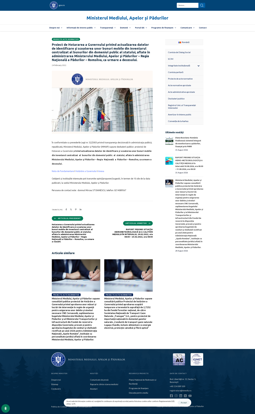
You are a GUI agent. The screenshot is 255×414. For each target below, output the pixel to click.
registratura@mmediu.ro (180, 390)
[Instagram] (176, 395)
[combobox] (187, 5)
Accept (184, 402)
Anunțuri (93, 389)
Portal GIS (139, 27)
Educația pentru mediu (138, 393)
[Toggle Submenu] (198, 65)
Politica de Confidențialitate (80, 407)
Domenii (124, 27)
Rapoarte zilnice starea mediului (104, 384)
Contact (203, 27)
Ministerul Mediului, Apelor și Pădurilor (127, 17)
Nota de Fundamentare (63, 171)
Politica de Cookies (59, 407)
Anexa (101, 171)
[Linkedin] (180, 395)
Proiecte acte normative (66, 39)
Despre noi (54, 27)
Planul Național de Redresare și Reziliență (142, 382)
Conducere (56, 389)
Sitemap (54, 384)
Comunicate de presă (99, 380)
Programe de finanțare (162, 27)
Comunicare (186, 27)
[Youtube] (190, 395)
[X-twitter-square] (185, 395)
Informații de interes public (80, 27)
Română (185, 42)
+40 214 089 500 (177, 386)
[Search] (201, 5)
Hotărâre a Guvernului (86, 171)
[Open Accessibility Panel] (5, 408)
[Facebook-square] (171, 395)
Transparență (106, 27)
